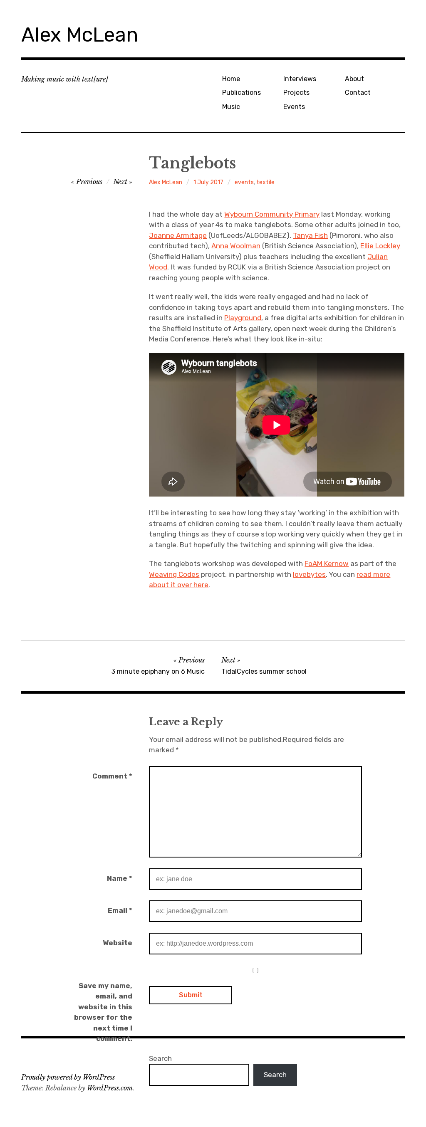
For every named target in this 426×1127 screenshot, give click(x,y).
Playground (242, 318)
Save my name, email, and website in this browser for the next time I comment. (103, 1012)
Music (231, 107)
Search (160, 1058)
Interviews (299, 79)
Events (294, 107)
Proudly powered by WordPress (68, 1077)
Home (231, 79)
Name (119, 878)
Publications (241, 92)
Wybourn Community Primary (272, 214)
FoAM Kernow (327, 563)
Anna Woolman (235, 246)
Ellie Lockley (380, 246)
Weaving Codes (174, 574)
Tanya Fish (310, 235)
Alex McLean (79, 35)
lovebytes (309, 574)
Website (117, 943)
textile (265, 182)
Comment (112, 776)
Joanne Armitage (178, 235)
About (354, 79)
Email (120, 910)
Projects (296, 92)
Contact (358, 92)
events (244, 182)
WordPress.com (110, 1088)
